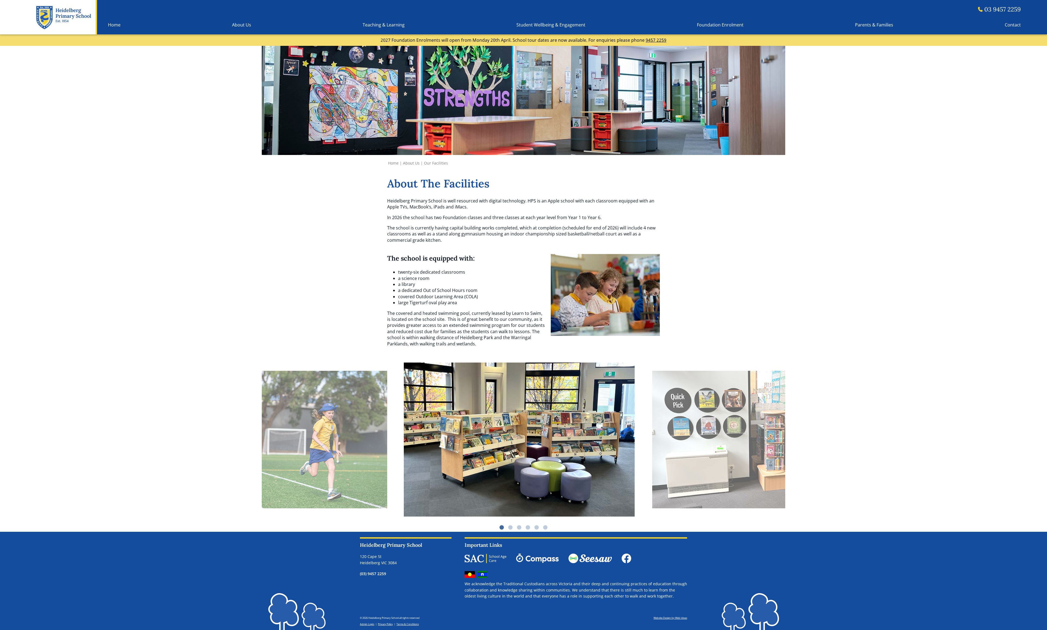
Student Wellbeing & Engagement (550, 25)
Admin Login (367, 624)
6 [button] (545, 527)
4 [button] (528, 527)
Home (114, 25)
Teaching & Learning (384, 25)
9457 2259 (656, 40)
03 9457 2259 (1002, 9)
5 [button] (536, 527)
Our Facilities (436, 163)
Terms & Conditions (407, 624)
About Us (241, 25)
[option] (523, 439)
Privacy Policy (385, 624)
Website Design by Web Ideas (670, 618)
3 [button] (519, 527)
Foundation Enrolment (720, 25)
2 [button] (510, 527)
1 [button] (502, 527)
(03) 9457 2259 (373, 573)
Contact (1013, 25)
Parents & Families (874, 25)
